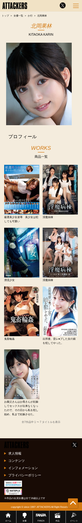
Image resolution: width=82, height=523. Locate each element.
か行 (30, 15)
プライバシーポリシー (24, 475)
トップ (5, 15)
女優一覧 (18, 15)
